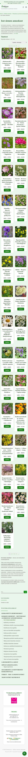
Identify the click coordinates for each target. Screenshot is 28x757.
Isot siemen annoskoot (9, 620)
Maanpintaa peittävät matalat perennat (13, 638)
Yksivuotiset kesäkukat (11, 677)
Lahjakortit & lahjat (10, 662)
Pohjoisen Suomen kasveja (10, 651)
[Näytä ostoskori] (23, 7)
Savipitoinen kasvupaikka (10, 654)
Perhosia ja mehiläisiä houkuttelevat (13, 646)
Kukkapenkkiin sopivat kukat (11, 635)
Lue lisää (16, 33)
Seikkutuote (9, 749)
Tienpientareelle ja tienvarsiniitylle (13, 656)
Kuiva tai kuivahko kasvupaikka (12, 630)
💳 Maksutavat (16, 738)
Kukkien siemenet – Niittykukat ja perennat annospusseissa (16, 13)
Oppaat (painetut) (8, 666)
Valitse (7, 71)
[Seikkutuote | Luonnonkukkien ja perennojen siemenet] (5, 6)
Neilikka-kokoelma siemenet (11, 643)
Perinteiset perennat (9, 648)
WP (10, 751)
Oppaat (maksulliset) (9, 665)
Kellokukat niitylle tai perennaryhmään (14, 625)
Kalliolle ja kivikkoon (9, 622)
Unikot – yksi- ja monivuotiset (13, 674)
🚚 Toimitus (9, 738)
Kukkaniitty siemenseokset (12, 613)
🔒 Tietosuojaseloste (14, 739)
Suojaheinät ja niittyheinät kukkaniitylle (12, 670)
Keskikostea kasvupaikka (10, 628)
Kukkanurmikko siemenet (10, 633)
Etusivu (1, 13)
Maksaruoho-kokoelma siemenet (12, 641)
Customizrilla (20, 751)
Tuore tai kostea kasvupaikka (11, 659)
